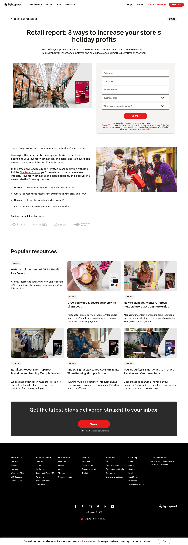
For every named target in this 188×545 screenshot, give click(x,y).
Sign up (94, 424)
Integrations (87, 461)
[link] (157, 4)
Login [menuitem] (129, 4)
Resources (111, 457)
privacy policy (145, 129)
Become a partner (89, 469)
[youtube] (112, 506)
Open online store (66, 477)
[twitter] (83, 506)
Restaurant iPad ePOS (45, 473)
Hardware (15, 469)
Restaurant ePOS (43, 457)
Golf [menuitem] (58, 4)
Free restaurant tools (115, 469)
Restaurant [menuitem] (35, 4)
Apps (60, 469)
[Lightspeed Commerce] (13, 4)
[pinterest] (97, 506)
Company (132, 457)
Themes (61, 473)
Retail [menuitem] (48, 4)
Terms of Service (108, 125)
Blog (107, 461)
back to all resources (25, 18)
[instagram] (90, 506)
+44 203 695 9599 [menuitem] (157, 4)
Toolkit (85, 473)
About (130, 461)
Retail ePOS (16, 457)
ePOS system (16, 477)
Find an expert (88, 465)
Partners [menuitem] (69, 4)
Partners (86, 457)
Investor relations (136, 485)
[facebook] (75, 506)
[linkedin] (105, 506)
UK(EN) (88, 519)
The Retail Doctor (30, 172)
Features (15, 461)
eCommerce (64, 457)
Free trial (176, 4)
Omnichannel (16, 481)
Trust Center (133, 477)
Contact (131, 465)
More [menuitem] (139, 4)
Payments (40, 477)
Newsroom (133, 481)
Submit (136, 115)
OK (164, 541)
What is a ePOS (17, 473)
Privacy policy (99, 519)
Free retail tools (112, 465)
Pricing (14, 465)
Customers (110, 473)
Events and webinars (114, 477)
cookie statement (87, 541)
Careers (131, 469)
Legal (130, 473)
